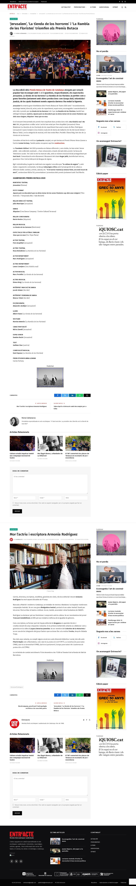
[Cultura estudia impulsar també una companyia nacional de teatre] (22, 443)
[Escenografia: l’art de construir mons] (111, 64)
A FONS (93, 7)
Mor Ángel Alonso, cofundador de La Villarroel (50, 455)
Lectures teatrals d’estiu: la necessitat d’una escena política (116, 103)
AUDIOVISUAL (104, 7)
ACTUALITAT (66, 7)
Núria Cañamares (21, 33)
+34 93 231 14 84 (16, 882)
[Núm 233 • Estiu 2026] (111, 219)
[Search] (125, 7)
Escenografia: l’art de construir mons (109, 79)
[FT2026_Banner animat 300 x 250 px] (111, 44)
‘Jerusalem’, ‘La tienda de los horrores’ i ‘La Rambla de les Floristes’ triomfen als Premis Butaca (69, 708)
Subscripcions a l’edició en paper (29, 1)
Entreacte (19, 539)
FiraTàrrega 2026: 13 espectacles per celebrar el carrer (117, 112)
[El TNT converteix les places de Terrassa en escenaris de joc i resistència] (78, 443)
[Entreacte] (17, 7)
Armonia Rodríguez (17, 687)
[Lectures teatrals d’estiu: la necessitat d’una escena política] (101, 103)
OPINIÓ (115, 7)
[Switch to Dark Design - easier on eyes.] (122, 7)
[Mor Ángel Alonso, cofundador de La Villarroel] (50, 443)
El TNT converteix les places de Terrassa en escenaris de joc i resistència (77, 456)
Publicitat (44, 1)
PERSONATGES (79, 7)
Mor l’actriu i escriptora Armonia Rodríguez (32, 406)
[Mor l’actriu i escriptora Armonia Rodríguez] (50, 566)
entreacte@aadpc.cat (29, 882)
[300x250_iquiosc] (111, 251)
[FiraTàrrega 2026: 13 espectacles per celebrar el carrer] (101, 112)
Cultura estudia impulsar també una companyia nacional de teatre (22, 456)
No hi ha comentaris (72, 33)
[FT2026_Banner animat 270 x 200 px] (50, 387)
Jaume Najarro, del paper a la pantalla (117, 93)
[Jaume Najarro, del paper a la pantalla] (101, 94)
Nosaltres (13, 1)
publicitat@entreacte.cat (45, 882)
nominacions (59, 143)
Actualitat (14, 19)
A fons (98, 75)
